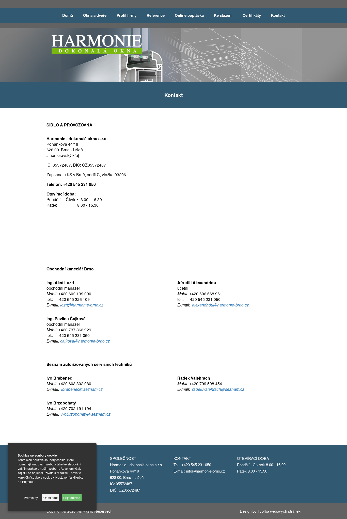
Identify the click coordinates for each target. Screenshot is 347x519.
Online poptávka (189, 15)
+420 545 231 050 (196, 464)
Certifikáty (252, 15)
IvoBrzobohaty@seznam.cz (86, 414)
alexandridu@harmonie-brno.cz (220, 305)
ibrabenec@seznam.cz (82, 389)
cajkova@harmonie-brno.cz (85, 341)
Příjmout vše (71, 497)
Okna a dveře (94, 15)
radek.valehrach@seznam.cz (218, 389)
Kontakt (278, 15)
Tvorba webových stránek (279, 511)
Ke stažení (223, 15)
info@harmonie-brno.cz (205, 471)
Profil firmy (126, 15)
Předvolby (31, 497)
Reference (156, 15)
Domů (67, 15)
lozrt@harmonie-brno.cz (81, 305)
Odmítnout (50, 497)
